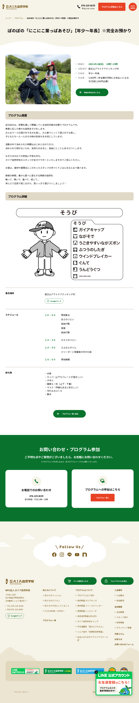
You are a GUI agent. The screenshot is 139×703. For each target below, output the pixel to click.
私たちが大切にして (57, 605)
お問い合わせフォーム (124, 644)
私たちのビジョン (52, 600)
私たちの (53, 595)
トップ (8, 18)
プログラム (18, 18)
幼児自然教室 (87, 616)
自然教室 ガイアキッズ (87, 600)
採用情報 (120, 622)
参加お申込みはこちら (92, 92)
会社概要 (120, 612)
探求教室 (89, 605)
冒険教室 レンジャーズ (87, 611)
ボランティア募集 (124, 627)
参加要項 (120, 600)
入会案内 (120, 595)
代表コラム (119, 633)
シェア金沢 (90, 631)
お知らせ (118, 639)
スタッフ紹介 (122, 617)
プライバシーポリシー (21, 692)
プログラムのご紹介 (85, 595)
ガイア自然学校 (87, 621)
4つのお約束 (55, 611)
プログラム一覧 (49, 620)
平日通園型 (90, 626)
